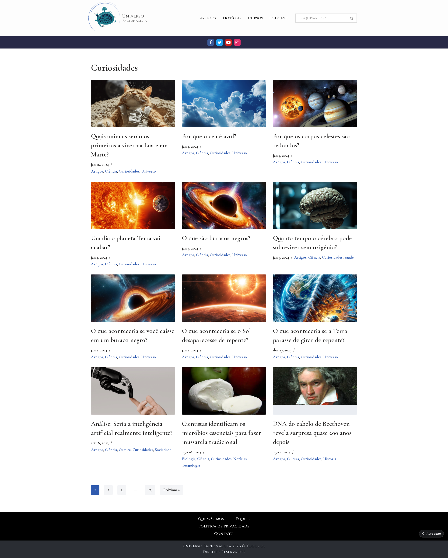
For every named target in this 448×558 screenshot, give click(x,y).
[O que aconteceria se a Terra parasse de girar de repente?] (315, 302)
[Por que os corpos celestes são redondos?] (315, 108)
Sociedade (163, 449)
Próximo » (171, 489)
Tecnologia (191, 465)
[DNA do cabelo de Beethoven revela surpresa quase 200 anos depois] (315, 386)
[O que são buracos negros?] (224, 210)
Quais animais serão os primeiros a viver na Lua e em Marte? (129, 145)
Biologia (188, 458)
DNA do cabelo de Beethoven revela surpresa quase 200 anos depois (312, 433)
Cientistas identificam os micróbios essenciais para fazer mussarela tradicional (221, 433)
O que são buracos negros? (216, 238)
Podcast (278, 18)
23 (150, 489)
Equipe (243, 518)
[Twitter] (219, 42)
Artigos (208, 18)
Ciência (111, 171)
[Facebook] (210, 42)
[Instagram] (237, 42)
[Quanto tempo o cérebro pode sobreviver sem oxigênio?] (315, 210)
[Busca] (351, 18)
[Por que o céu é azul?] (224, 108)
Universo (148, 171)
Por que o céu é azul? (209, 136)
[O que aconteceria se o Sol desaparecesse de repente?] (224, 302)
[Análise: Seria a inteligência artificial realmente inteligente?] (133, 396)
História (329, 458)
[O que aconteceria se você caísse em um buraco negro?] (133, 302)
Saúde (349, 257)
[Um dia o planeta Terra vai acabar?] (133, 210)
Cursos (255, 18)
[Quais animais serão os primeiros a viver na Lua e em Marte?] (133, 108)
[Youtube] (228, 42)
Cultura (125, 449)
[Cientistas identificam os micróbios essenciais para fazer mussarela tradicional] (224, 395)
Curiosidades (129, 171)
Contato (224, 533)
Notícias (232, 18)
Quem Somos (211, 518)
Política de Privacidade (224, 526)
